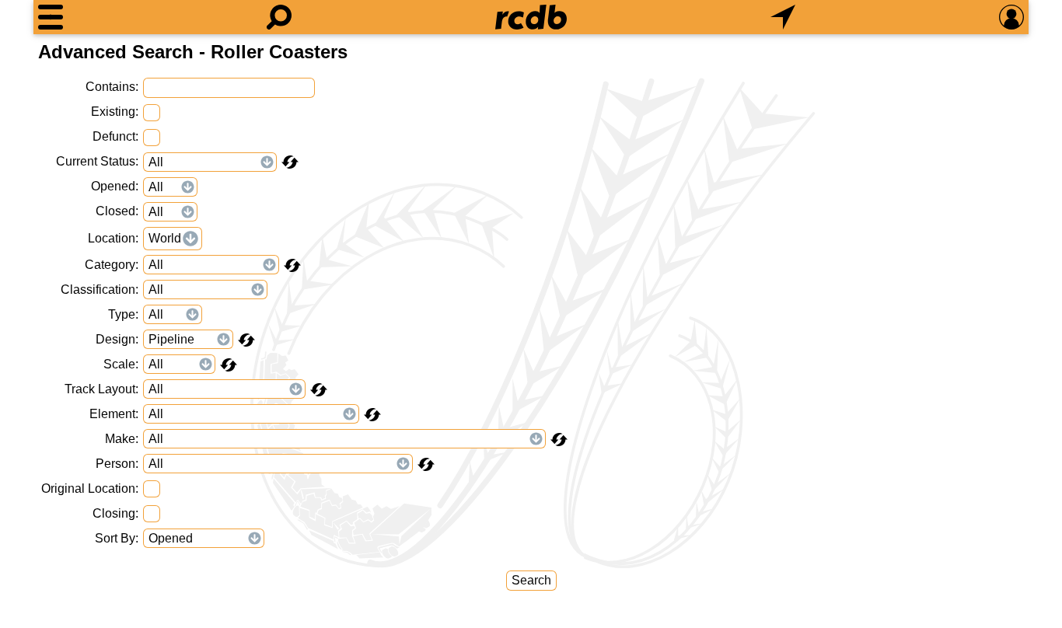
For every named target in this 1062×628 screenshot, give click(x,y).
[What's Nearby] (782, 17)
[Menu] (50, 17)
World (164, 238)
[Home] (531, 17)
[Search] (279, 17)
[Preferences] (1011, 17)
